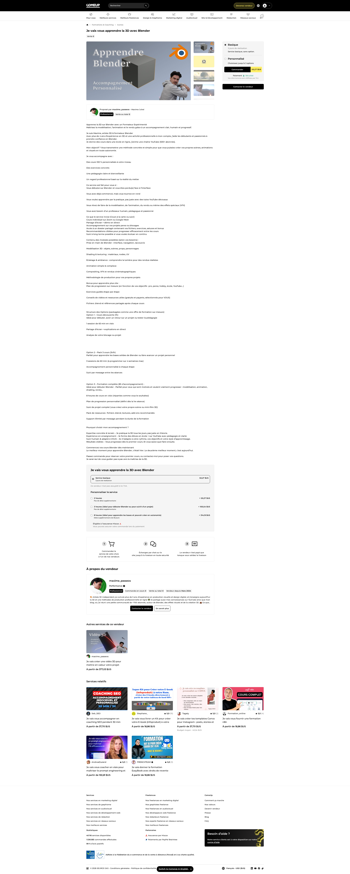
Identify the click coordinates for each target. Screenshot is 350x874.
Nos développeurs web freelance (161, 813)
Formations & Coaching (103, 25)
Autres (120, 25)
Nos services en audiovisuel (99, 808)
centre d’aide (213, 842)
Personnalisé (236, 58)
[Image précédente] (89, 641)
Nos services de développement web (103, 813)
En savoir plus (162, 608)
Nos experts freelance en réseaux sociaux (164, 821)
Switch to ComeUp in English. (173, 869)
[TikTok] (262, 868)
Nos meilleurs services (96, 825)
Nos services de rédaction (98, 817)
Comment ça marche (214, 800)
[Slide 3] (204, 90)
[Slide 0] (204, 47)
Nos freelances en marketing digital (162, 800)
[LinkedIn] (252, 868)
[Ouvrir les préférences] (258, 5)
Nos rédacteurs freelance (157, 817)
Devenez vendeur (244, 6)
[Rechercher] (146, 6)
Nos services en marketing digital (101, 800)
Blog (207, 817)
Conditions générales (120, 868)
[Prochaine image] (124, 641)
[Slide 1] (204, 61)
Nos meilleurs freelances (157, 825)
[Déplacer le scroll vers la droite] (262, 16)
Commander (237, 69)
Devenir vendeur (212, 808)
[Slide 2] (204, 76)
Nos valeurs (210, 804)
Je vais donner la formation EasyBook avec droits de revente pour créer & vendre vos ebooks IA (151, 770)
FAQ (207, 821)
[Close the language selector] (191, 869)
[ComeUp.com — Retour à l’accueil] (93, 6)
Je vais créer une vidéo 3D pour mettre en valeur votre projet (103, 663)
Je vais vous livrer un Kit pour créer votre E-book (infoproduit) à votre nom (151, 722)
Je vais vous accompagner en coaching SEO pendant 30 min (103, 720)
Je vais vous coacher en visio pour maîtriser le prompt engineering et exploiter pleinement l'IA (105, 770)
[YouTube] (255, 868)
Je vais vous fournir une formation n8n (242, 720)
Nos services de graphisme (98, 804)
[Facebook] (259, 868)
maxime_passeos (120, 109)
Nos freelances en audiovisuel (159, 808)
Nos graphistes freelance (157, 804)
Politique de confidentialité (143, 868)
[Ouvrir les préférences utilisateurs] (269, 5)
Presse (208, 813)
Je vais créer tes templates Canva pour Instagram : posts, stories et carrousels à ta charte (196, 722)
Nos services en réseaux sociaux (101, 821)
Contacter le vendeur (243, 87)
